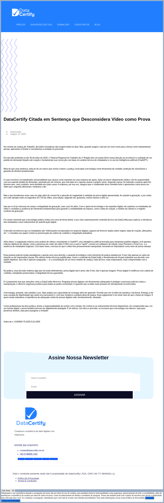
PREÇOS (20, 25)
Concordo (149, 498)
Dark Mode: (6, 491)
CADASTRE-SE (81, 25)
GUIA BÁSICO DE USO (41, 25)
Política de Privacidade (10, 501)
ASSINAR (79, 394)
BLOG (97, 25)
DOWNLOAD (63, 25)
